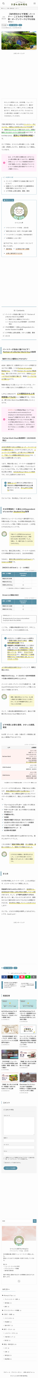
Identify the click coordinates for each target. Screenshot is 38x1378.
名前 (5, 1138)
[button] (4, 977)
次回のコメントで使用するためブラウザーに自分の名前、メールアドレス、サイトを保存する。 (20, 1158)
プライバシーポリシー (16, 1372)
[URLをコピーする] (34, 977)
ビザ (20, 25)
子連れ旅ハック (10, 1337)
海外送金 (8, 1303)
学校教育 (8, 1322)
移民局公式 (11, 410)
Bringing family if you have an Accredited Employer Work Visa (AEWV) (16, 619)
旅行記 (7, 1340)
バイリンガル (9, 1318)
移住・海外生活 (13, 25)
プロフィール (7, 1372)
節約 (7, 1306)
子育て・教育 (9, 1314)
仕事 (7, 1352)
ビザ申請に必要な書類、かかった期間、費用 (20, 333)
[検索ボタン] (3, 3)
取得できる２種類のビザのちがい (19, 319)
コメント (7, 1115)
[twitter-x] (19, 1281)
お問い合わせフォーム (28, 1372)
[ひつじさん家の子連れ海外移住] (19, 3)
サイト (5, 1151)
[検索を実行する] (35, 1221)
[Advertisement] (19, 73)
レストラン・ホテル (11, 1333)
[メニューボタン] (34, 3)
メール (6, 1144)
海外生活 (8, 1355)
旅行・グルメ (9, 1329)
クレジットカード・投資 (12, 1299)
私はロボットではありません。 (13, 1162)
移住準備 (8, 1359)
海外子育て (9, 1325)
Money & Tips (9, 1295)
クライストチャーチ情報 (12, 1310)
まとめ (7, 336)
